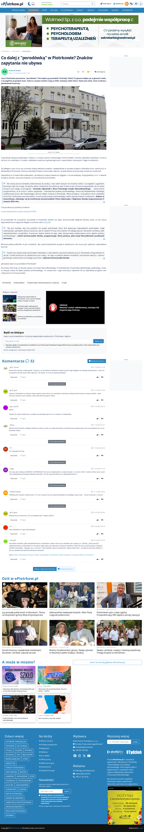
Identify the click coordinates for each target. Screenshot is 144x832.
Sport (44, 10)
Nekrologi (119, 4)
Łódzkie (22, 789)
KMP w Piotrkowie (14, 794)
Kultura (54, 10)
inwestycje (10, 763)
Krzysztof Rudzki (15, 71)
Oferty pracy (46, 759)
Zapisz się (98, 341)
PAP (18, 754)
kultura (9, 785)
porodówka (19, 283)
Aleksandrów (22, 785)
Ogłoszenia (103, 10)
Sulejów (18, 750)
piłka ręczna (11, 772)
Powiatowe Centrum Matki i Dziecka (43, 283)
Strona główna (18, 10)
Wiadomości (26, 51)
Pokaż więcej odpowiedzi (57, 384)
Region (90, 10)
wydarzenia (22, 776)
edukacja (10, 754)
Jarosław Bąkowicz (14, 807)
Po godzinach (67, 10)
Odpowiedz (13, 377)
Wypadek (29, 750)
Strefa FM (46, 222)
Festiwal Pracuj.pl (48, 770)
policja (9, 750)
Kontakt (115, 10)
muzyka (23, 772)
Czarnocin (10, 781)
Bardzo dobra (47, 4)
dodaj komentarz (98, 361)
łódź (32, 776)
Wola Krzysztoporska (16, 811)
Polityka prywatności (49, 744)
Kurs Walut (107, 4)
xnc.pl (140, 828)
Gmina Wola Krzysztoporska (18, 802)
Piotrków (6, 283)
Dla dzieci (42, 667)
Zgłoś (24, 377)
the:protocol (46, 767)
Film (40, 696)
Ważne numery (47, 741)
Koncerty (6, 696)
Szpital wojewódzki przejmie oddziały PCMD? (18, 211)
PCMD (64, 283)
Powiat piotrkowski (15, 768)
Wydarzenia (33, 10)
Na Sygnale (22, 746)
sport (25, 759)
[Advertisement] (126, 72)
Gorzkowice (11, 789)
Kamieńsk (10, 776)
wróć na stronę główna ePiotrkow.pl (107, 662)
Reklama (44, 752)
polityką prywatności (13, 347)
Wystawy (6, 667)
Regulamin (45, 748)
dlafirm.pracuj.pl (47, 763)
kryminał (10, 815)
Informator (127, 10)
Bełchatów (28, 754)
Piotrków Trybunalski (16, 741)
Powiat (80, 10)
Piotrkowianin (24, 781)
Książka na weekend (15, 798)
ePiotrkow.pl (5, 51)
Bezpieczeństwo (13, 759)
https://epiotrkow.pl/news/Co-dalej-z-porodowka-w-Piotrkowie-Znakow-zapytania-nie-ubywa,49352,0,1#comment (54, 555)
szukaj (135, 742)
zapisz (66, 791)
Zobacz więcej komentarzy (44, 569)
